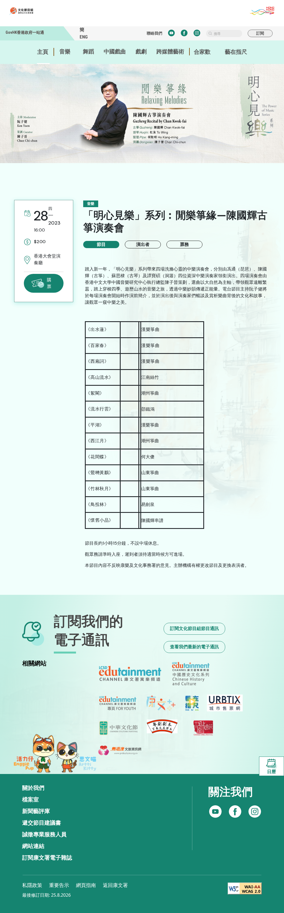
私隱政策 (32, 885)
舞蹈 (88, 51)
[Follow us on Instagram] (235, 811)
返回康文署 (115, 885)
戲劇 (141, 51)
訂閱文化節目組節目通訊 (194, 628)
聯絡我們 (154, 33)
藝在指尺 (236, 51)
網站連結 (33, 846)
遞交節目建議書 (41, 822)
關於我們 (33, 787)
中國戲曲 (115, 51)
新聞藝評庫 (36, 811)
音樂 (64, 51)
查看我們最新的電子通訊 (194, 646)
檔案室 (30, 799)
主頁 (42, 51)
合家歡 (202, 51)
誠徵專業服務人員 (44, 834)
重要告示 (59, 885)
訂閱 (260, 33)
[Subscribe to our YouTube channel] (255, 811)
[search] (224, 33)
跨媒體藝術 (170, 51)
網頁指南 (86, 885)
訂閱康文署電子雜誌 (47, 857)
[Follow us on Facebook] (215, 811)
